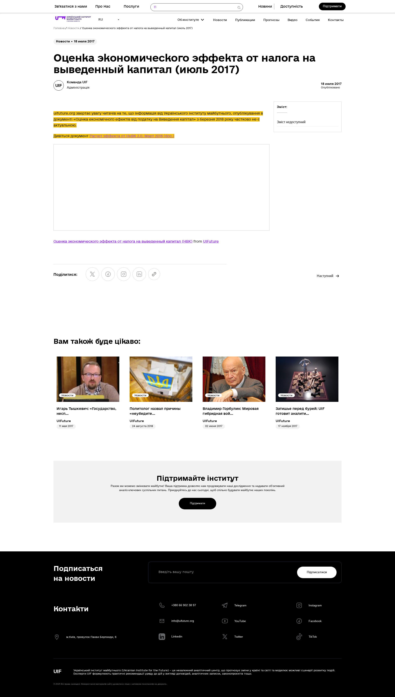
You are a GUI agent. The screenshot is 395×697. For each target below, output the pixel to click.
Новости (220, 20)
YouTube (240, 621)
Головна (59, 28)
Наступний (325, 276)
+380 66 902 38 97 (183, 605)
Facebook (315, 621)
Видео (292, 20)
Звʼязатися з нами (71, 6)
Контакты (336, 20)
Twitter (238, 636)
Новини (265, 6)
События (313, 20)
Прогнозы (271, 20)
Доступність (291, 6)
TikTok (313, 636)
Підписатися (317, 572)
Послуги (131, 6)
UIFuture (211, 241)
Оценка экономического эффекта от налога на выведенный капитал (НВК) (122, 241)
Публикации (245, 20)
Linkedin (176, 636)
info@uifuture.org (182, 620)
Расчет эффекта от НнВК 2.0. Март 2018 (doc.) (131, 136)
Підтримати (332, 6)
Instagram (315, 605)
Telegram (240, 605)
